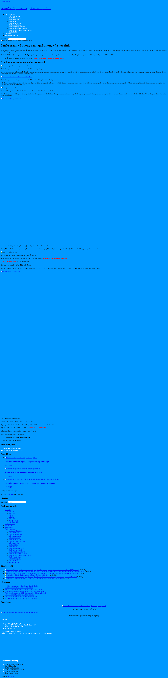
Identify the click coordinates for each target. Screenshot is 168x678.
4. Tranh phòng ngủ (15, 536)
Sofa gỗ (11, 515)
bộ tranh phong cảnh (9, 261)
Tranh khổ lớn (13, 32)
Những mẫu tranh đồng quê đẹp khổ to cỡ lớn (19, 588)
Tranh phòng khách (15, 18)
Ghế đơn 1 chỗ (13, 520)
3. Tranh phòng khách (15, 534)
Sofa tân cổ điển (13, 522)
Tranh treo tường (10, 14)
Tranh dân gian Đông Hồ (16, 548)
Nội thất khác (9, 527)
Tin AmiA (8, 33)
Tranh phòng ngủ (14, 19)
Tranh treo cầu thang (15, 25)
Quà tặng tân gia (14, 562)
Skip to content (5, 1)
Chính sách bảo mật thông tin (14, 664)
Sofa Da (11, 511)
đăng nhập (10, 494)
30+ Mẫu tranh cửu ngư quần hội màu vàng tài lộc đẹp (21, 586)
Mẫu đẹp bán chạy (14, 16)
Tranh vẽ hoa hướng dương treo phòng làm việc (19, 595)
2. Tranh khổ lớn (14, 532)
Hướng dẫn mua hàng (11, 35)
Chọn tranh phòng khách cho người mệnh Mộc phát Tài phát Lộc (25, 591)
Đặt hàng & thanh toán (12, 668)
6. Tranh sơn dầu (14, 543)
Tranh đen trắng (13, 546)
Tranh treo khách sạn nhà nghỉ (18, 28)
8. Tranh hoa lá (13, 560)
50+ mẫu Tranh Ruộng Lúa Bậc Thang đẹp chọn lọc (21, 598)
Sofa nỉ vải (12, 513)
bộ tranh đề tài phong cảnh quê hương (55, 258)
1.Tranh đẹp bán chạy (15, 531)
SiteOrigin (10, 676)
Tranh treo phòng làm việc (17, 26)
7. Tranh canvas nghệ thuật (17, 541)
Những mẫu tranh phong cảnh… (12, 448)
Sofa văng (12, 518)
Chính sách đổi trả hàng (12, 671)
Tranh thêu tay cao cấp (15, 550)
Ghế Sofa (7, 510)
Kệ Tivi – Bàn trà (10, 524)
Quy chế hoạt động (10, 666)
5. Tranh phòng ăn (14, 538)
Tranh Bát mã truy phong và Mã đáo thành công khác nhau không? (25, 593)
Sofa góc (11, 517)
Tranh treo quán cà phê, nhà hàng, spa (20, 30)
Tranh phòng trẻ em (15, 23)
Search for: (4, 39)
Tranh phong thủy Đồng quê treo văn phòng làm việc (21, 596)
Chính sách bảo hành (11, 673)
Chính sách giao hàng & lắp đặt (14, 669)
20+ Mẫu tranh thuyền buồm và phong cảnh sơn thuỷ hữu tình (24, 589)
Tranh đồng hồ (13, 545)
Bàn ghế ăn (8, 525)
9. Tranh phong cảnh (15, 559)
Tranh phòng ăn (13, 21)
